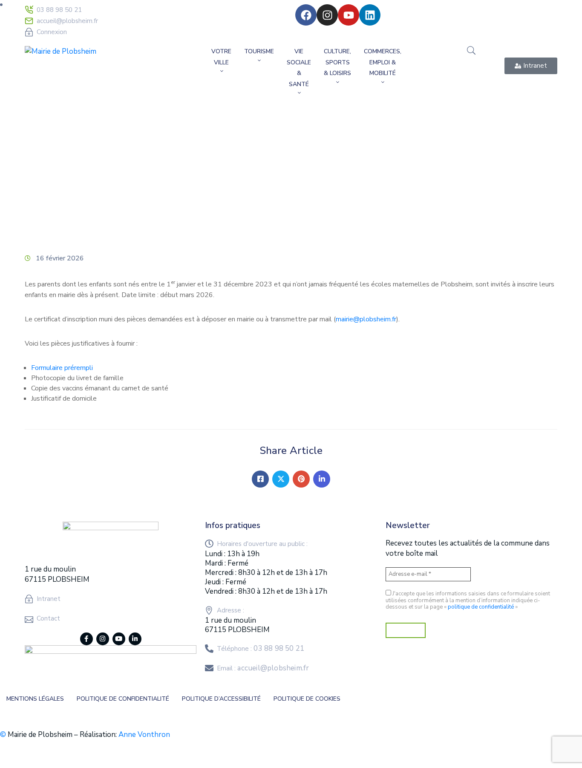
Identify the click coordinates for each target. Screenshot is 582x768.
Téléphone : (260, 648)
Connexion (52, 32)
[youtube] (118, 638)
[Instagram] (327, 15)
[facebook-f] (86, 638)
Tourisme (259, 51)
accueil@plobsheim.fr (67, 21)
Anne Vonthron (144, 734)
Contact (48, 618)
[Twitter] (280, 479)
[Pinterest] (301, 479)
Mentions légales (35, 699)
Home (35, 182)
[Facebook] (306, 15)
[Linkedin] (369, 15)
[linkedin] (135, 638)
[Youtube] (348, 15)
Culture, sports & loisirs (337, 62)
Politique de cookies (307, 699)
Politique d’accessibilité (221, 699)
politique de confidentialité (481, 607)
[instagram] (102, 638)
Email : (263, 668)
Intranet (49, 599)
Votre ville (221, 56)
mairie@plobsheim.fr (366, 319)
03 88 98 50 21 (59, 10)
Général (71, 182)
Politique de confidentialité (123, 699)
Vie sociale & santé (299, 67)
